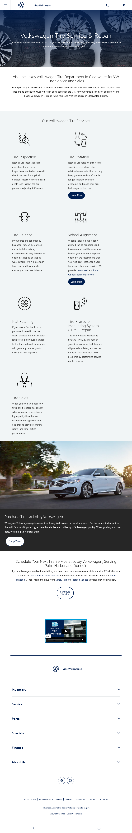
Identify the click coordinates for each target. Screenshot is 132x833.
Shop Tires (15, 541)
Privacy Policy (30, 799)
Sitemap (68, 799)
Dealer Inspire (84, 808)
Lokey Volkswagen (74, 814)
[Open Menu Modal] (5, 5)
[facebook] (61, 780)
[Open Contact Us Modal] (99, 828)
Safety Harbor (63, 579)
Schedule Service (65, 593)
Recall (92, 799)
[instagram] (70, 780)
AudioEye (104, 799)
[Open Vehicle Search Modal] (33, 828)
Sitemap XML (80, 799)
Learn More (76, 195)
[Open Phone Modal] (107, 5)
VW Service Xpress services (45, 575)
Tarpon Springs (80, 579)
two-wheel (82, 270)
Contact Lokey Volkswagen (50, 799)
